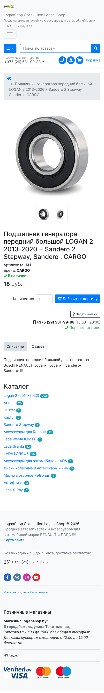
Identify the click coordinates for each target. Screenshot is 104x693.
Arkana (13, 402)
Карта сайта (14, 540)
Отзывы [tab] (38, 346)
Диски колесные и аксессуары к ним (38, 468)
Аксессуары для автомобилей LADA (37, 461)
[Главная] (9, 78)
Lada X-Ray (15, 490)
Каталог (16, 386)
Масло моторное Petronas (29, 475)
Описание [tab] (15, 346)
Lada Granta (17, 446)
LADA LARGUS (19, 453)
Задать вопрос (86, 314)
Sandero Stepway (21, 424)
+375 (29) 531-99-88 (29, 562)
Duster (12, 410)
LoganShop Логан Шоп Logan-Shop (34, 523)
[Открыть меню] (10, 34)
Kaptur (11, 417)
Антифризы (16, 482)
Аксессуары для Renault (28, 431)
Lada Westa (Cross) (22, 439)
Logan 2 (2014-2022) (25, 395)
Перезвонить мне (84, 327)
